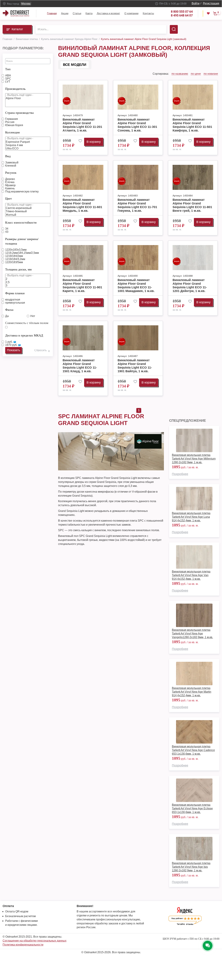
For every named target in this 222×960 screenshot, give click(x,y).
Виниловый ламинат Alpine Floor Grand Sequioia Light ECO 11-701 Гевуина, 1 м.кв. (137, 205)
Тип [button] (8, 69)
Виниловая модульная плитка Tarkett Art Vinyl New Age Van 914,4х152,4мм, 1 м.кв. (191, 575)
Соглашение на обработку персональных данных (34, 940)
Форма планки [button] (15, 293)
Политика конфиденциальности (23, 944)
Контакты (148, 13)
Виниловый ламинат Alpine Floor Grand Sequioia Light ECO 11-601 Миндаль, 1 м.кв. (82, 205)
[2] (27, 279)
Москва (25, 3)
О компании (131, 13)
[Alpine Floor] (27, 98)
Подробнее (180, 474)
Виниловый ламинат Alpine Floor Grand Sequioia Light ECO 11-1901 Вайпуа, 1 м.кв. (135, 366)
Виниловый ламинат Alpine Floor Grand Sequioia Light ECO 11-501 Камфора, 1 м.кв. (192, 125)
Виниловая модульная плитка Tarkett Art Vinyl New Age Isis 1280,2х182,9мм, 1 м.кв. (191, 867)
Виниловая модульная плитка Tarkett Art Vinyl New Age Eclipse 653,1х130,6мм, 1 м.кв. (192, 808)
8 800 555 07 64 (182, 11)
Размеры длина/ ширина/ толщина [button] (22, 241)
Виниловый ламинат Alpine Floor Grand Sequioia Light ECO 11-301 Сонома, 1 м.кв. (137, 125)
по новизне (211, 73)
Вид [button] (8, 156)
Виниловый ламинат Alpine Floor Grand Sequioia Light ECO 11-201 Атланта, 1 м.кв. (82, 125)
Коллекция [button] (12, 132)
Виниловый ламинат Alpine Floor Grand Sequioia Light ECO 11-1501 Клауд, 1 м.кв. (80, 366)
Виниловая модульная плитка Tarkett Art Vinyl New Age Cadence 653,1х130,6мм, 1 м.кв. (193, 750)
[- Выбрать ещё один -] (27, 95)
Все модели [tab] (74, 65)
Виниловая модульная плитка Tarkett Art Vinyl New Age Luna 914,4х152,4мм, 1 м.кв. (191, 517)
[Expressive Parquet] (27, 142)
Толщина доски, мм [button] (18, 269)
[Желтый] (27, 215)
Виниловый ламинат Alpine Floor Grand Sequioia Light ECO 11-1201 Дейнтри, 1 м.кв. (190, 285)
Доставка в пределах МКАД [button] (24, 335)
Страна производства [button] (19, 112)
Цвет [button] (8, 198)
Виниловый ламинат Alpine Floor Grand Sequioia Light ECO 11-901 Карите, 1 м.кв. (82, 285)
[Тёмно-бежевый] (27, 211)
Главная (52, 13)
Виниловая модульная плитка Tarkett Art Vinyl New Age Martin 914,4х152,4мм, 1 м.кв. (191, 692)
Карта (89, 13)
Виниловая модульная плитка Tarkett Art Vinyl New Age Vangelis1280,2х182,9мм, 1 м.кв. (192, 633)
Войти (195, 3)
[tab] (27, 68)
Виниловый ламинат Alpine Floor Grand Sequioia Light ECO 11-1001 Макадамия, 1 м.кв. (136, 285)
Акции (64, 13)
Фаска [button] (9, 309)
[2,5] (27, 282)
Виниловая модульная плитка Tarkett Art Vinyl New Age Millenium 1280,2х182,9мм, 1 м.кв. (194, 459)
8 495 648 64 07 (182, 15)
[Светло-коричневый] (27, 208)
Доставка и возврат (108, 13)
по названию (180, 73)
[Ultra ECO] (27, 148)
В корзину (94, 141)
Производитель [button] (15, 88)
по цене (196, 73)
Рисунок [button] (10, 172)
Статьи (77, 13)
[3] (27, 285)
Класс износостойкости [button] (21, 222)
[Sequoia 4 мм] (27, 145)
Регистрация (211, 3)
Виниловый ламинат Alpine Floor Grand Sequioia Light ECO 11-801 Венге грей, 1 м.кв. (192, 205)
